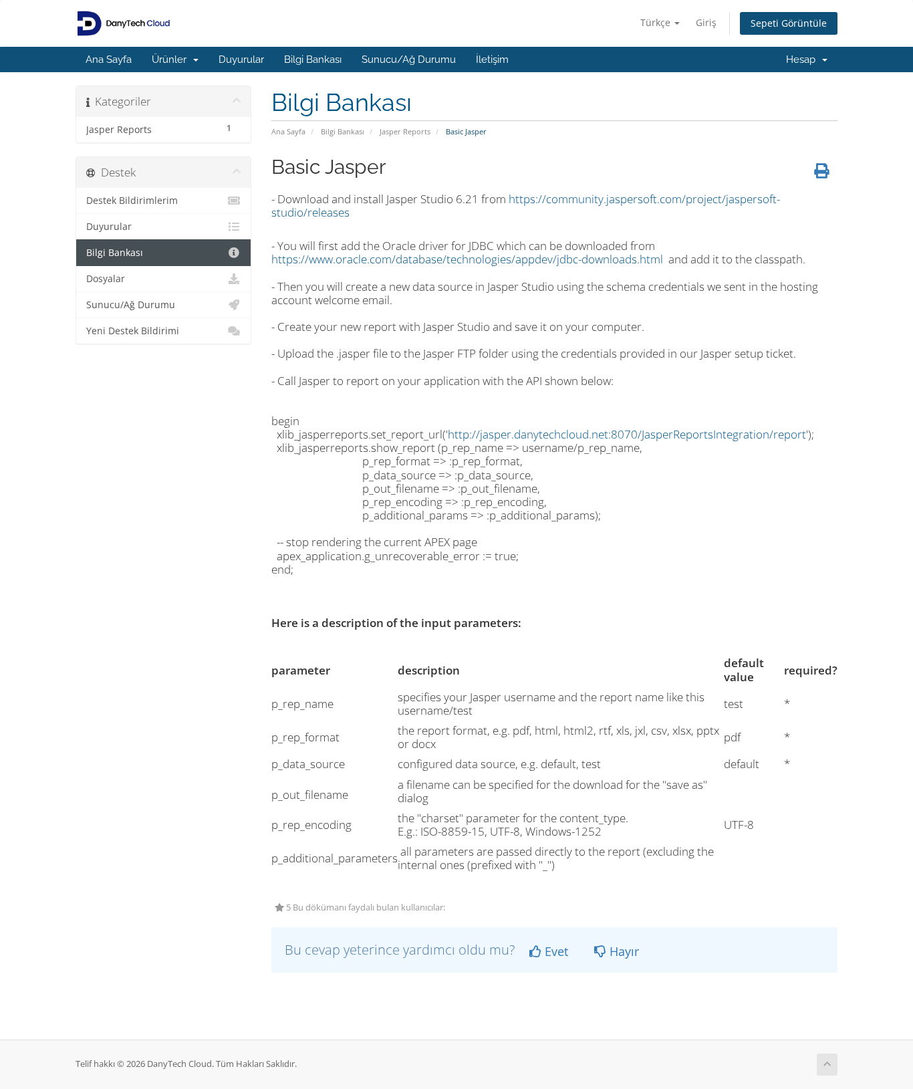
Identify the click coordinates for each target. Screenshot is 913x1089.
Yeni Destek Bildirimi (132, 331)
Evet (554, 951)
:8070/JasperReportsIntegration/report (707, 434)
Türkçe (656, 22)
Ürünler (172, 59)
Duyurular (241, 59)
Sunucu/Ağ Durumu (409, 59)
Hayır (622, 951)
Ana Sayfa (109, 59)
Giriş (706, 22)
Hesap (803, 59)
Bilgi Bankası (313, 59)
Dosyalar (105, 279)
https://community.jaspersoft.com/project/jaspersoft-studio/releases (525, 205)
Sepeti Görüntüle (789, 23)
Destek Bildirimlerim (132, 201)
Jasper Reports (405, 131)
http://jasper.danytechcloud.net (528, 434)
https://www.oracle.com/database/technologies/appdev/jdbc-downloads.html (467, 259)
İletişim (492, 59)
